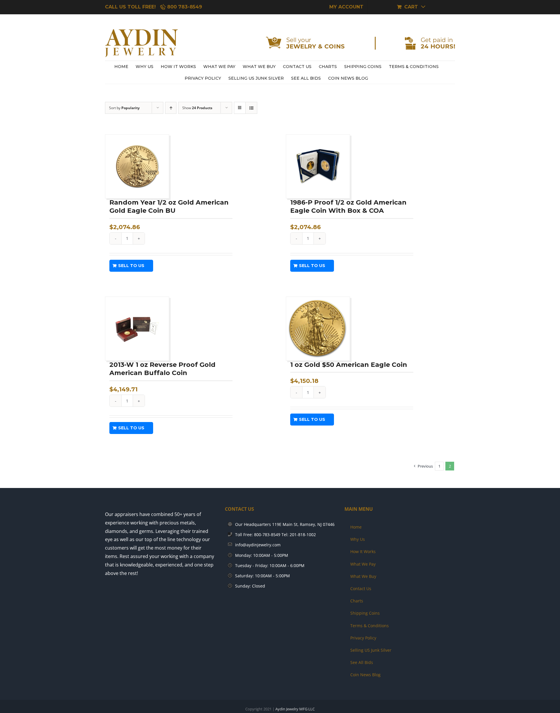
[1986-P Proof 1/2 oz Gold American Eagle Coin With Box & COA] (318, 166)
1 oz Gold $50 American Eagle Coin (348, 365)
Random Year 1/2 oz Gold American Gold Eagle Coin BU (169, 206)
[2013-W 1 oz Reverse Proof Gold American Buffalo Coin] (137, 329)
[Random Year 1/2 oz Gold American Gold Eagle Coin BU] (137, 166)
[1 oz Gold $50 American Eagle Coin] (318, 329)
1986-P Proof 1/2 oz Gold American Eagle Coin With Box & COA (348, 206)
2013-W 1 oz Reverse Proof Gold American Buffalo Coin (162, 369)
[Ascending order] (170, 108)
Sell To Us (131, 265)
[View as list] (251, 108)
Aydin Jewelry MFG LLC (295, 709)
